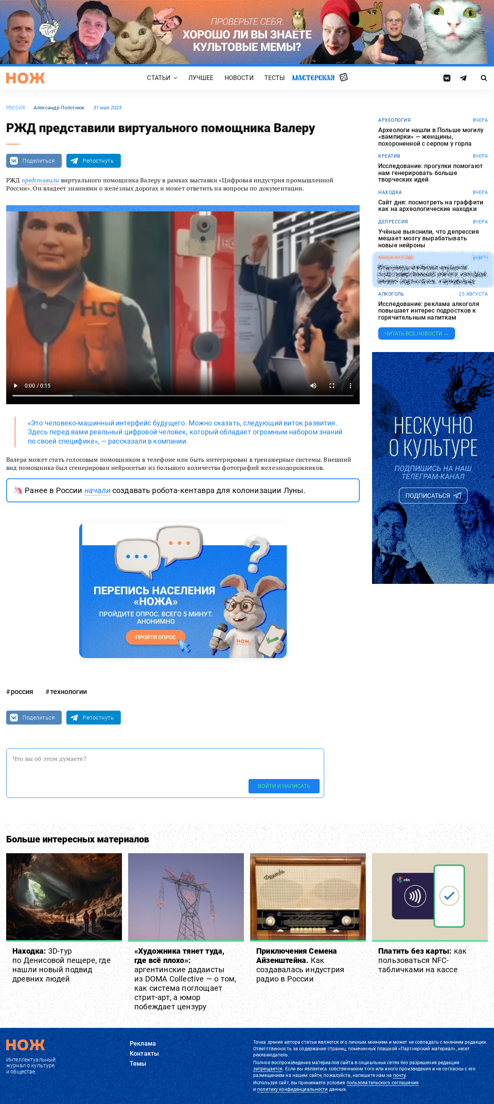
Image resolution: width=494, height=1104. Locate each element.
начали (97, 490)
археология (394, 120)
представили (40, 180)
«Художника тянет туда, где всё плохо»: (185, 978)
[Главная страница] (25, 78)
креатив (389, 156)
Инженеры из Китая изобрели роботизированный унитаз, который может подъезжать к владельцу (432, 274)
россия (15, 108)
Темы (138, 1063)
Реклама (143, 1043)
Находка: (61, 964)
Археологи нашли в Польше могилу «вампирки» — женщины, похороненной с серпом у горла (431, 137)
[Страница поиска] (484, 78)
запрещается (268, 1069)
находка (390, 192)
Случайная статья (344, 78)
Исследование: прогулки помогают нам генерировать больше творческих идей (430, 173)
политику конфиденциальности (292, 1089)
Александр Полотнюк (59, 108)
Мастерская (313, 77)
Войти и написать (284, 786)
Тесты (274, 78)
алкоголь (391, 294)
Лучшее (201, 78)
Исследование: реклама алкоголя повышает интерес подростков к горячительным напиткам (428, 311)
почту (399, 1075)
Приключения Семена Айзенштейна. (300, 964)
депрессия (393, 222)
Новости (239, 78)
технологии (68, 691)
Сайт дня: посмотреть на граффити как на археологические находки (430, 206)
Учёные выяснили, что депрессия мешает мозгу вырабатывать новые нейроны (428, 238)
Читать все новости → (416, 333)
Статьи (158, 78)
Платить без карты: (422, 960)
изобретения (395, 257)
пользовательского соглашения (383, 1082)
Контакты (144, 1053)
